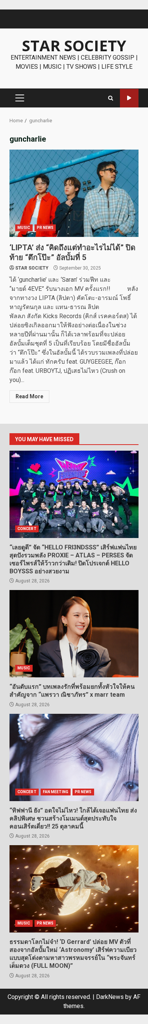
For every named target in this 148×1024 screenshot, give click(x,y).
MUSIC (23, 228)
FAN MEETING (55, 792)
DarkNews (110, 996)
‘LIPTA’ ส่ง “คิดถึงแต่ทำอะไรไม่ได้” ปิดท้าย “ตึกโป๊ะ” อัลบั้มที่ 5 (74, 193)
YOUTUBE (129, 98)
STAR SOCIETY (74, 45)
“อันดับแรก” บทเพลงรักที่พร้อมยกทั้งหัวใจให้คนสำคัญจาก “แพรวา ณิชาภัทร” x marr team (74, 633)
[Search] (110, 98)
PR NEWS (45, 228)
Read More (29, 396)
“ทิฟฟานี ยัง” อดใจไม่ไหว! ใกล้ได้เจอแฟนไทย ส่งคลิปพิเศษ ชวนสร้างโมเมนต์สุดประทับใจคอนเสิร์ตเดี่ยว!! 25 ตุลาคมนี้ (74, 757)
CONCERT (26, 529)
